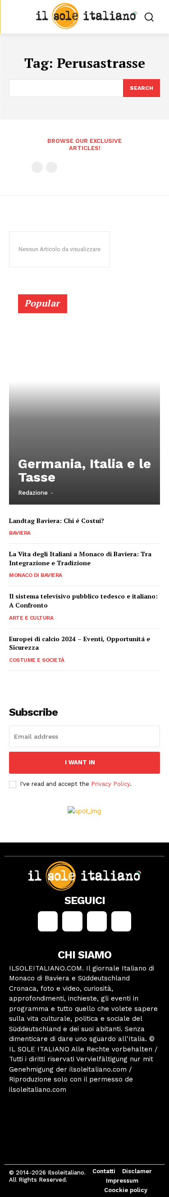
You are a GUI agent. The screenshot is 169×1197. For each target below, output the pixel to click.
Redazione (33, 492)
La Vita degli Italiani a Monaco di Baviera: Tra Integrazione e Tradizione (80, 558)
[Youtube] (121, 921)
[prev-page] (37, 167)
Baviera (20, 533)
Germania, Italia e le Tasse (84, 470)
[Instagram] (72, 921)
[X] (97, 921)
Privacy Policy (110, 783)
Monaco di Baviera (35, 575)
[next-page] (29, 683)
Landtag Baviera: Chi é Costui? (56, 520)
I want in (80, 762)
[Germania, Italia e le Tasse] (84, 403)
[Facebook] (48, 921)
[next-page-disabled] (51, 167)
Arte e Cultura (31, 618)
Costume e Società (36, 660)
